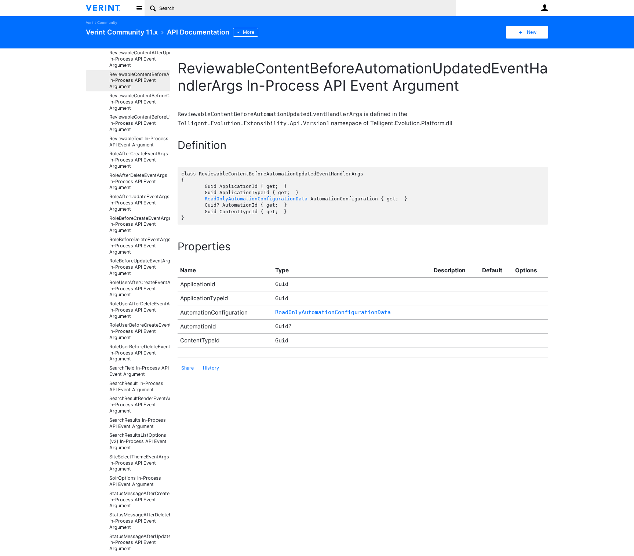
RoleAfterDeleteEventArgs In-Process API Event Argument (138, 181)
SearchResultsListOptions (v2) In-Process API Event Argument (138, 441)
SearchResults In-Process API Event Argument (137, 423)
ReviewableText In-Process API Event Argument (138, 142)
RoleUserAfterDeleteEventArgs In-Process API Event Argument (139, 310)
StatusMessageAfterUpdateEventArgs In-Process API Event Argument (139, 543)
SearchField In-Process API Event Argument (139, 371)
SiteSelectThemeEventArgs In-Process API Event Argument (139, 463)
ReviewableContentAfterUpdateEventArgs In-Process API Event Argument (139, 59)
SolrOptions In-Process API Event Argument (135, 481)
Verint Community (101, 23)
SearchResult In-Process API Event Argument (136, 386)
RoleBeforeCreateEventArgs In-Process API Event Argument (139, 224)
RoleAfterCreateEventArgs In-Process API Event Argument (138, 160)
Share (187, 368)
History (211, 368)
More (248, 32)
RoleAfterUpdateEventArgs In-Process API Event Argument (139, 203)
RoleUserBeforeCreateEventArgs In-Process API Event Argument (139, 331)
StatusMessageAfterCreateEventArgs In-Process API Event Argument (139, 500)
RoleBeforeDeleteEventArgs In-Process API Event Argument (139, 246)
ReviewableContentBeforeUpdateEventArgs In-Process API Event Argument (139, 123)
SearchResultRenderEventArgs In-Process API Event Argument (139, 405)
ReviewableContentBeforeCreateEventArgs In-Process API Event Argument (139, 102)
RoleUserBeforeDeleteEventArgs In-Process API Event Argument (139, 353)
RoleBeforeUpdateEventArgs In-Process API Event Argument (139, 267)
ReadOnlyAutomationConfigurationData (256, 198)
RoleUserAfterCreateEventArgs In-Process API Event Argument (139, 289)
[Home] (109, 8)
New (531, 32)
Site (139, 8)
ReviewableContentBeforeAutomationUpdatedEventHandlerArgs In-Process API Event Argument (139, 81)
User (544, 7)
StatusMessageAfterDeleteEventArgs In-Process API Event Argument (139, 521)
